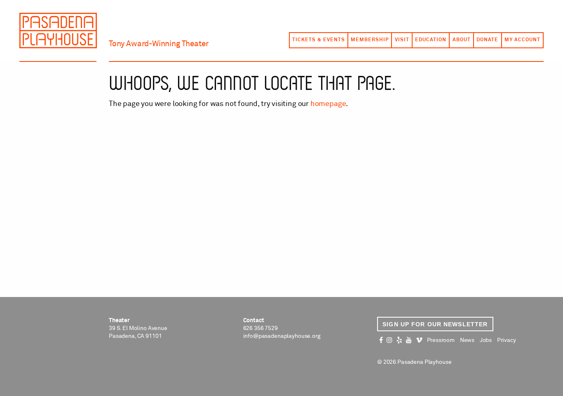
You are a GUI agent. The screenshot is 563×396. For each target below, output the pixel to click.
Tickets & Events (318, 40)
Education (430, 40)
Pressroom (441, 340)
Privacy (506, 340)
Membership (370, 40)
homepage (328, 104)
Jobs (486, 340)
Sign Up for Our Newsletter (435, 324)
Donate (487, 40)
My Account (522, 40)
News (467, 340)
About (462, 40)
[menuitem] (318, 40)
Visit (402, 40)
